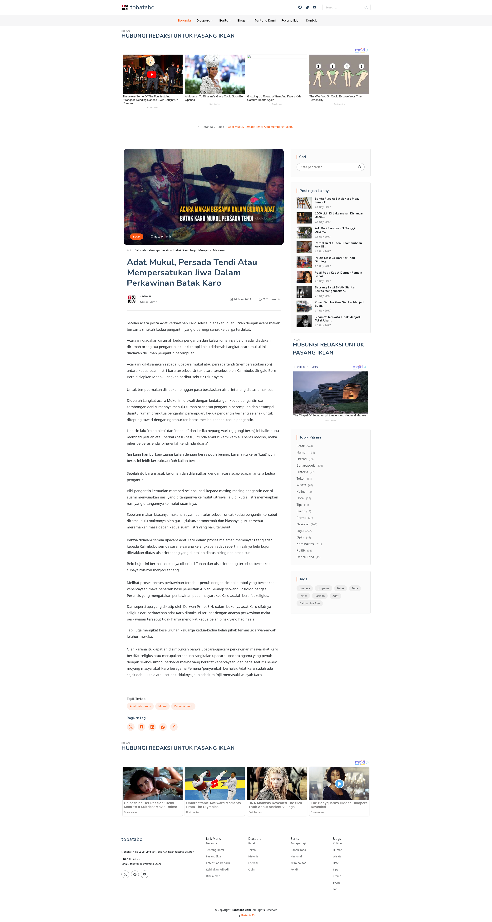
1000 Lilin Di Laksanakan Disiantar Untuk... (339, 215)
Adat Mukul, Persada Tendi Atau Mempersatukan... (261, 127)
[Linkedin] (152, 727)
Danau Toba (308, 557)
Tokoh (304, 478)
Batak (220, 127)
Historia (305, 472)
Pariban (320, 596)
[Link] (174, 727)
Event (304, 511)
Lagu (304, 531)
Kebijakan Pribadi (217, 869)
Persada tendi (183, 706)
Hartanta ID (247, 915)
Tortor (303, 596)
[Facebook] (300, 7)
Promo (305, 518)
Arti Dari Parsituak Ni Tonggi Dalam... (335, 230)
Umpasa (304, 588)
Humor (306, 452)
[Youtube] (314, 7)
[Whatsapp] (163, 727)
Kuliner (305, 491)
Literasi (305, 459)
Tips (303, 505)
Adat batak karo (140, 706)
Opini (304, 537)
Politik (304, 550)
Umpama (323, 588)
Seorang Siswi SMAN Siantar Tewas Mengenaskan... (335, 289)
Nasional (307, 524)
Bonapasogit (310, 465)
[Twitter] (307, 7)
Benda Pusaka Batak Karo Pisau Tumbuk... (337, 200)
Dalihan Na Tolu (309, 603)
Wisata (305, 485)
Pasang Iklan (290, 20)
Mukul (162, 706)
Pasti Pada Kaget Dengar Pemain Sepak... (338, 274)
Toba (355, 588)
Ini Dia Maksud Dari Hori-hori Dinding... (335, 259)
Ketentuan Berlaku (218, 863)
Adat (335, 596)
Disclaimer (213, 876)
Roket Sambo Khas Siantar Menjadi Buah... (339, 304)
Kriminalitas (309, 544)
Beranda (184, 20)
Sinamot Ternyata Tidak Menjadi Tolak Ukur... (338, 318)
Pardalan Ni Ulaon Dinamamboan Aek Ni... (338, 244)
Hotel (304, 498)
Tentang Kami (265, 20)
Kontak (311, 20)
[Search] (359, 167)
